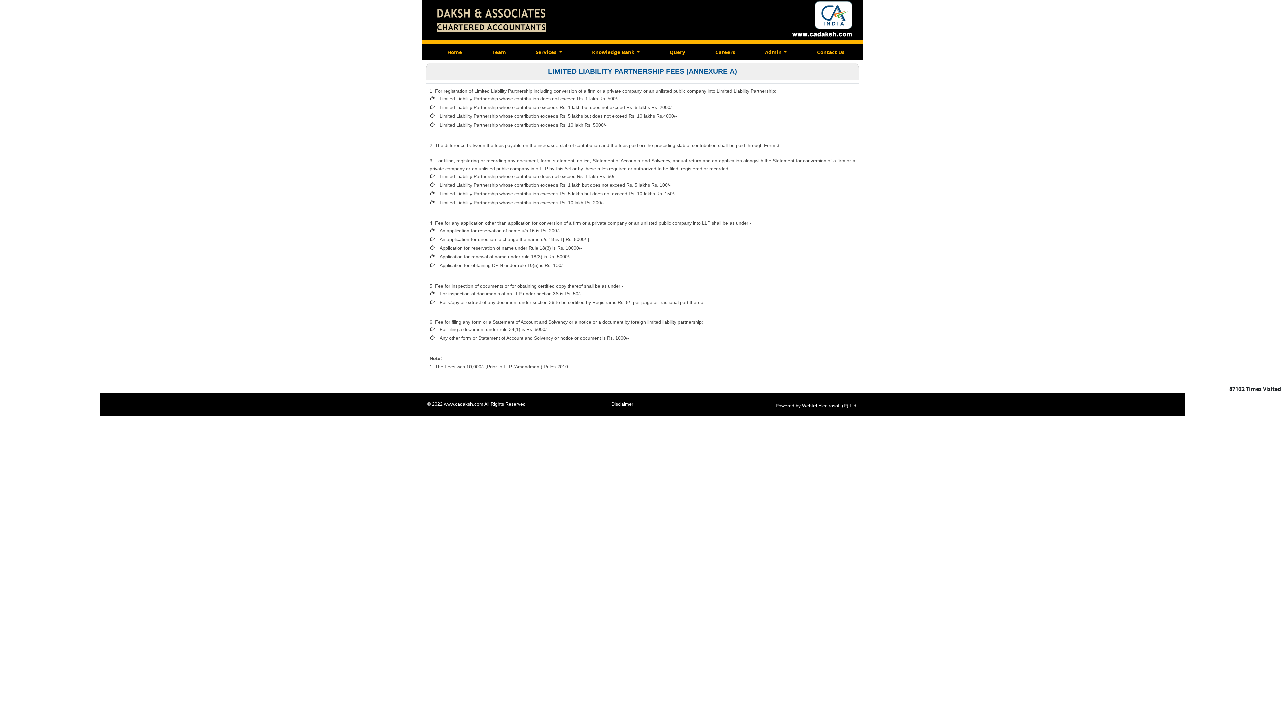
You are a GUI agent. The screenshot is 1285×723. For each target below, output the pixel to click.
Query (677, 52)
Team (499, 52)
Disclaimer (622, 404)
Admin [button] (774, 52)
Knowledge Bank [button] (614, 52)
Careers (725, 52)
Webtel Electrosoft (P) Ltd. (830, 405)
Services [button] (547, 52)
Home (454, 52)
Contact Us (830, 52)
